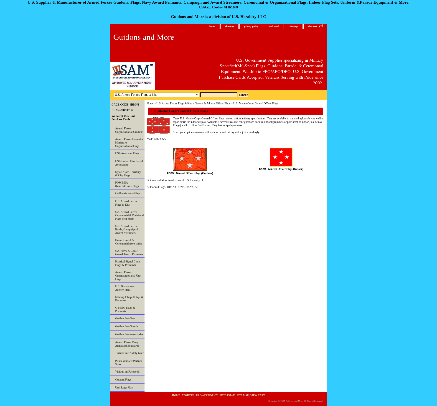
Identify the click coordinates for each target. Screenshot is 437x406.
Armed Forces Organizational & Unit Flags (128, 276)
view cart (312, 26)
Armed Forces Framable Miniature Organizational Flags (129, 143)
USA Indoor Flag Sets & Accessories (129, 163)
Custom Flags (123, 379)
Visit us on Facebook (127, 371)
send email (274, 26)
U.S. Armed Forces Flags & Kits (174, 103)
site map (294, 26)
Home (150, 103)
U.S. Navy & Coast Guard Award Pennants (129, 252)
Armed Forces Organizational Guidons (129, 130)
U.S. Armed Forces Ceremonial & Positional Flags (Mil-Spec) (129, 215)
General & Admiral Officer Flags (212, 103)
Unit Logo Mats (124, 387)
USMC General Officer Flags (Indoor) (281, 169)
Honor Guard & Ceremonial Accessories (128, 242)
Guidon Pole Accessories (129, 334)
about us (229, 26)
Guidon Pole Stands (126, 326)
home (212, 26)
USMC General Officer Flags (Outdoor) (190, 173)
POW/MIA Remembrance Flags (127, 184)
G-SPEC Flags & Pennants (125, 309)
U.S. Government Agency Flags (125, 288)
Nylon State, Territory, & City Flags (128, 173)
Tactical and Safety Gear (129, 353)
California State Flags (127, 193)
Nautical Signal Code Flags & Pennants (127, 263)
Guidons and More (143, 36)
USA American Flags (127, 153)
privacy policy (251, 26)
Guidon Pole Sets (125, 318)
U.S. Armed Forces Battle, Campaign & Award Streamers (127, 229)
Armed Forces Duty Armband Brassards (127, 344)
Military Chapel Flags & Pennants (129, 298)
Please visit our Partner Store (128, 362)
